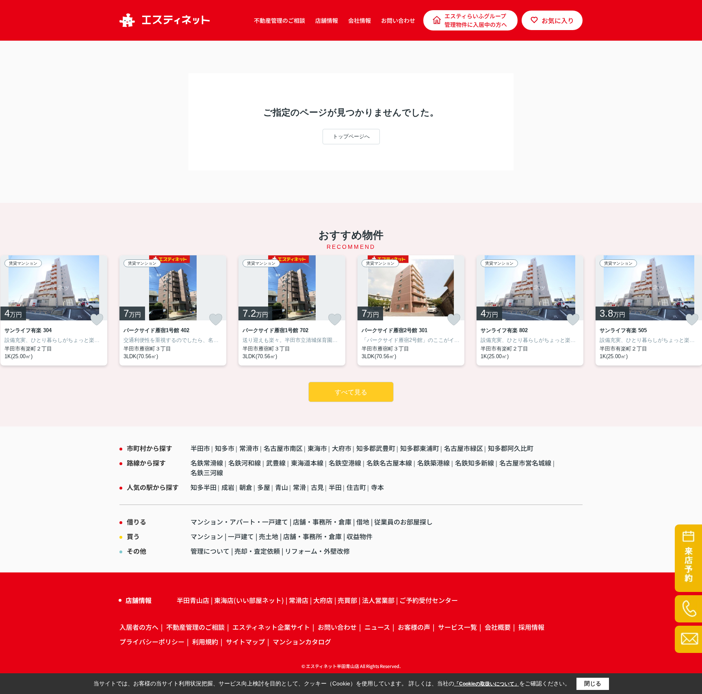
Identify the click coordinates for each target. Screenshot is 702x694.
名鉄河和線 (245, 463)
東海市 (317, 448)
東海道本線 (308, 463)
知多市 (224, 448)
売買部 (347, 600)
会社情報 (359, 20)
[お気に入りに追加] (96, 319)
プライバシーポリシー (151, 641)
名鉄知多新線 (475, 463)
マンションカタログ (302, 641)
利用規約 (205, 641)
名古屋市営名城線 (526, 463)
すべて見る (351, 392)
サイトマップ (245, 641)
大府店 (323, 600)
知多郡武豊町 (375, 448)
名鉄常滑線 (208, 463)
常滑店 (298, 600)
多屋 (263, 487)
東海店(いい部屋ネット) (249, 600)
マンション (207, 536)
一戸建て (241, 536)
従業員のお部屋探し (403, 521)
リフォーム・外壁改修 (317, 551)
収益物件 (360, 536)
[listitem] (172, 310)
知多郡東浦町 (419, 448)
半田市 (200, 448)
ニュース (377, 627)
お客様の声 (414, 627)
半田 (335, 487)
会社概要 (498, 627)
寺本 (377, 487)
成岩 (227, 487)
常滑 (299, 487)
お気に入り (558, 20)
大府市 (341, 448)
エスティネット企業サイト (271, 627)
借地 (362, 521)
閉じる (592, 683)
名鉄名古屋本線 (390, 463)
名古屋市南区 (283, 448)
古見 (317, 487)
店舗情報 (326, 20)
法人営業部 (378, 600)
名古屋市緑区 (463, 448)
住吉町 (356, 487)
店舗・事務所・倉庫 (322, 521)
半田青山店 (193, 600)
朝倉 (245, 487)
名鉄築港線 (434, 463)
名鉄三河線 (207, 472)
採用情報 (531, 627)
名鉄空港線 (346, 463)
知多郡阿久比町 (510, 448)
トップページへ (351, 136)
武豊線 (276, 463)
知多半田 (204, 487)
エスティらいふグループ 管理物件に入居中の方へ (475, 20)
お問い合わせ (398, 20)
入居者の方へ (138, 627)
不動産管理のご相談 (279, 20)
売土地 (268, 536)
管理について (210, 551)
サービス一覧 (457, 627)
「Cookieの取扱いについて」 (486, 684)
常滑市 (249, 448)
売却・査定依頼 (257, 551)
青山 (281, 487)
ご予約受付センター (428, 600)
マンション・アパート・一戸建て (239, 521)
